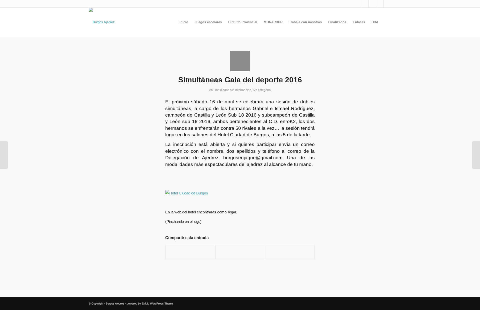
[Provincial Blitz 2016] (4, 155)
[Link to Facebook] (364, 3)
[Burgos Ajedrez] (102, 22)
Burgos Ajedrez (115, 303)
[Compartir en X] (240, 252)
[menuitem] (184, 22)
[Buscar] (386, 22)
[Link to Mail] (380, 3)
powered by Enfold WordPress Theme (150, 303)
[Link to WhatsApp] (387, 3)
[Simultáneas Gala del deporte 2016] (240, 61)
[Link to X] (357, 3)
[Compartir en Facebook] (190, 252)
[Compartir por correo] (289, 252)
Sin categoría (262, 90)
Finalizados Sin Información (232, 90)
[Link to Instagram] (372, 3)
